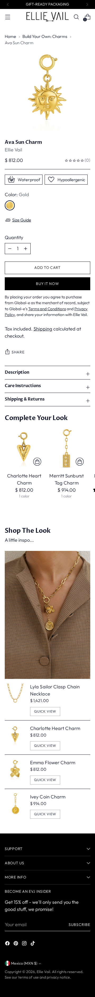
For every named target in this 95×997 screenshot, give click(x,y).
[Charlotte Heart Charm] (24, 448)
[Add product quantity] (10, 248)
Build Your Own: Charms (44, 36)
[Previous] (8, 4)
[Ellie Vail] (47, 16)
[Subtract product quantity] (25, 248)
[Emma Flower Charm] (15, 771)
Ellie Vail (13, 150)
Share (18, 352)
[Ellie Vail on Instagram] (25, 944)
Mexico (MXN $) (24, 963)
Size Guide (21, 220)
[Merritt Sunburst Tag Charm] (66, 448)
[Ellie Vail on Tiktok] (33, 944)
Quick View (45, 711)
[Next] (87, 4)
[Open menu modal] (7, 17)
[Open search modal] (76, 17)
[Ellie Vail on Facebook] (8, 944)
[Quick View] (37, 461)
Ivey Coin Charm (47, 797)
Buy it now (47, 283)
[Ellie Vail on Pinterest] (16, 944)
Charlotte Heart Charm (55, 728)
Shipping (43, 329)
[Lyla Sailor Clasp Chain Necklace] (15, 699)
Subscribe (79, 924)
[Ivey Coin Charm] (15, 806)
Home (10, 36)
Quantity (14, 237)
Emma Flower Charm (52, 762)
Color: (17, 194)
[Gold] (10, 205)
